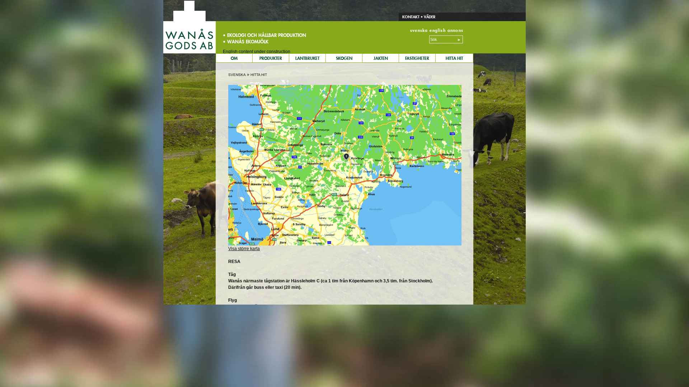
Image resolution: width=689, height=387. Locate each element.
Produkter (270, 58)
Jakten (381, 58)
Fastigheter (417, 58)
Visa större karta (244, 248)
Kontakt (411, 16)
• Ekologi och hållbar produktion (264, 35)
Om (234, 58)
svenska (419, 30)
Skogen (344, 58)
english (437, 30)
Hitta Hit (454, 58)
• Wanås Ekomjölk (245, 41)
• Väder (427, 16)
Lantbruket (307, 58)
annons (455, 30)
